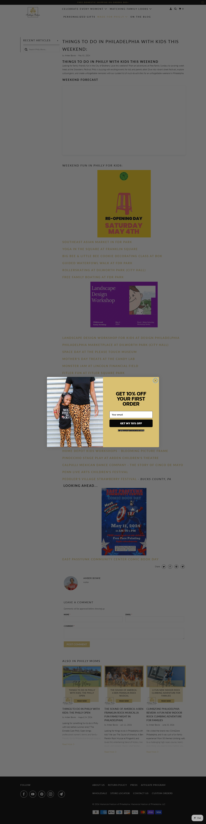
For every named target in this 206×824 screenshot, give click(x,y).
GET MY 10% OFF (131, 423)
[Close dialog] (155, 380)
